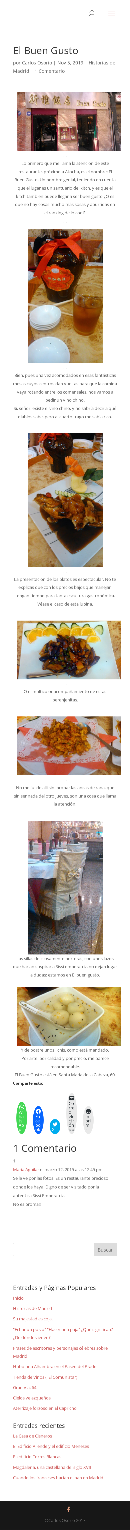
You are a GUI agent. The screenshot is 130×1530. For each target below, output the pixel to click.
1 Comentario (50, 71)
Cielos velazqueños (32, 1398)
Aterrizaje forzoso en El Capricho (45, 1408)
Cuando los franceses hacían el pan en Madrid (58, 1478)
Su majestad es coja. (33, 1319)
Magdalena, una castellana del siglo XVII (52, 1467)
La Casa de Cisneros (32, 1436)
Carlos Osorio (37, 62)
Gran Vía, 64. (25, 1387)
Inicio (18, 1298)
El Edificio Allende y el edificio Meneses (51, 1446)
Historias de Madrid (32, 1308)
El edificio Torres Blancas (37, 1457)
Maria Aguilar (26, 1169)
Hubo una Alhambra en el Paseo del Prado (55, 1366)
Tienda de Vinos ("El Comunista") (45, 1377)
